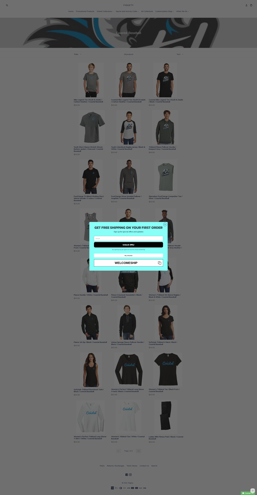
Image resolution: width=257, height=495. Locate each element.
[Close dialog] (165, 224)
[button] (128, 262)
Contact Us (248, 493)
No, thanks (129, 255)
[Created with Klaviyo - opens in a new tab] (128, 272)
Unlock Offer (128, 244)
